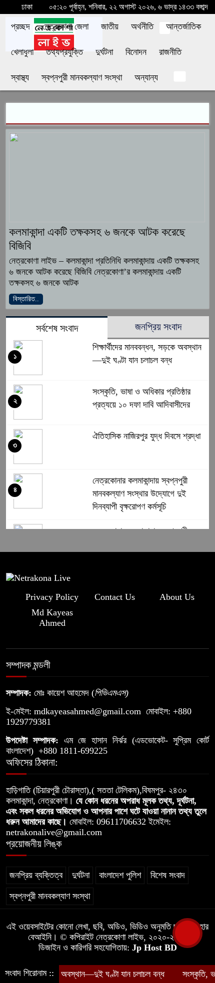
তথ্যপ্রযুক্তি (64, 52)
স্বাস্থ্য (20, 77)
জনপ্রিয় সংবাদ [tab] (158, 326)
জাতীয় (109, 26)
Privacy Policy (52, 597)
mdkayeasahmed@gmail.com (87, 711)
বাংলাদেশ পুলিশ (120, 875)
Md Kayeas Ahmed (52, 617)
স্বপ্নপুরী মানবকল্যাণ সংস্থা (82, 77)
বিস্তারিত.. (26, 299)
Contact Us (114, 597)
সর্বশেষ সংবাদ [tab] (57, 328)
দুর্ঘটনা (104, 52)
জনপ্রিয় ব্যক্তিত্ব (36, 875)
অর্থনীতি (142, 26)
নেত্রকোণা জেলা (65, 26)
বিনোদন (136, 52)
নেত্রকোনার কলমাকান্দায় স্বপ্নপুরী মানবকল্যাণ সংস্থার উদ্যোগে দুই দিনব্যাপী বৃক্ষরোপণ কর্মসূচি (140, 493)
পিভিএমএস (110, 693)
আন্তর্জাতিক (183, 26)
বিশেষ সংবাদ (167, 875)
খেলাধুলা (22, 52)
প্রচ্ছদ (20, 26)
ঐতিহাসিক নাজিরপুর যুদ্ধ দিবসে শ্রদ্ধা (146, 436)
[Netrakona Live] (38, 577)
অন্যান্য (146, 77)
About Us (177, 597)
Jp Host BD (154, 948)
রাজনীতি (170, 52)
